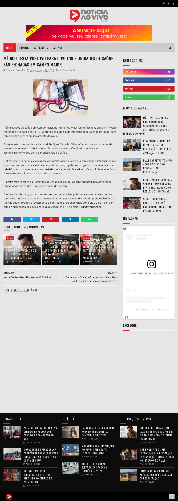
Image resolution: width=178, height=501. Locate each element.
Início (9, 48)
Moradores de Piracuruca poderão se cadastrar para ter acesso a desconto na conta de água (40, 454)
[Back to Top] (172, 496)
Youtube (129, 88)
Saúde (72, 70)
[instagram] (164, 3)
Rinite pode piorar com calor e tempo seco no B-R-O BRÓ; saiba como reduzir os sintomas (22, 252)
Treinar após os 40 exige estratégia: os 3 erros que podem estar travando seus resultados (60, 250)
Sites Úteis (41, 48)
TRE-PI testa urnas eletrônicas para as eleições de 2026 (94, 467)
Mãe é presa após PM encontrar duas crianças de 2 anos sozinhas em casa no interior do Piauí (146, 125)
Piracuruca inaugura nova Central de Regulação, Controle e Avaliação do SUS (157, 147)
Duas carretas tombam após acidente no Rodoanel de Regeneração (157, 166)
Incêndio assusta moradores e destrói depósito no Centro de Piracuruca (37, 476)
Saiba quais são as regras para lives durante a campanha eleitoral (98, 431)
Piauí (64, 70)
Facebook (129, 80)
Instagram (130, 71)
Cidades (24, 48)
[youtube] (173, 3)
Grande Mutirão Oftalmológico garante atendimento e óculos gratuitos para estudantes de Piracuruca (97, 248)
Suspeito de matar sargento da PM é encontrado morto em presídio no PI (157, 205)
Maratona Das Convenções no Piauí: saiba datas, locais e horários (98, 449)
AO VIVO (58, 48)
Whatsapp (130, 97)
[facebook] (169, 3)
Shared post (145, 309)
